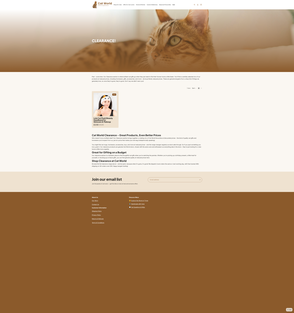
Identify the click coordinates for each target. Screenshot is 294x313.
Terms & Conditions (98, 223)
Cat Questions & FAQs (138, 207)
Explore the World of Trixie (139, 200)
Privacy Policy (96, 215)
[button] (194, 88)
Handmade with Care (137, 204)
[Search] (194, 4)
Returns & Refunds (98, 219)
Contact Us (95, 204)
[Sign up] (199, 179)
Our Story (95, 200)
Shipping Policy (97, 211)
